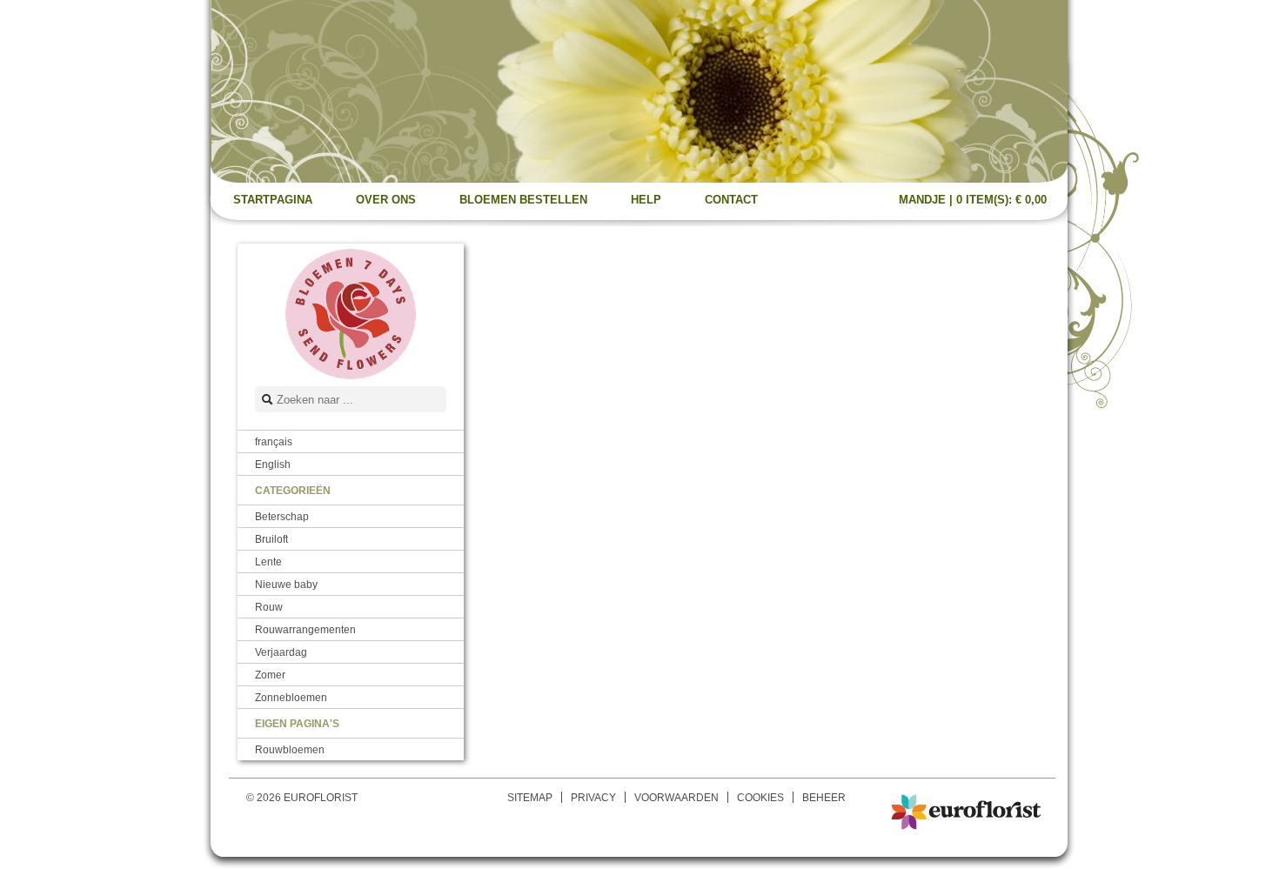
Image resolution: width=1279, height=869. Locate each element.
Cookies (760, 797)
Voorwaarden (676, 797)
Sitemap (529, 797)
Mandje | (973, 199)
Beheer (824, 797)
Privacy (593, 797)
